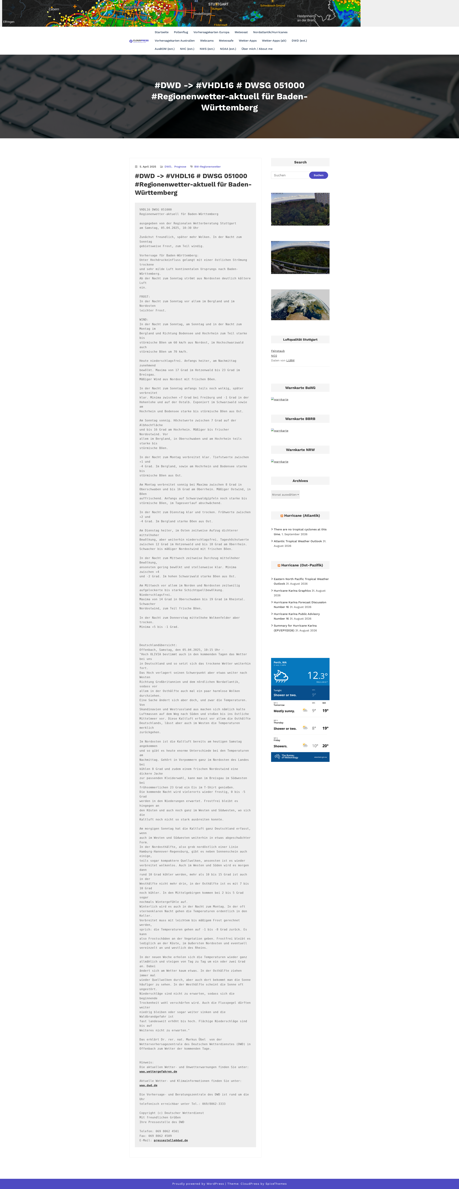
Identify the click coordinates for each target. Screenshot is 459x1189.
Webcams (207, 40)
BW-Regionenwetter (207, 166)
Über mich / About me (257, 49)
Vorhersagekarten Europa (211, 32)
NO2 (274, 355)
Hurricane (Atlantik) (302, 515)
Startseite (162, 32)
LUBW (290, 360)
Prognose (180, 166)
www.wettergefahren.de (158, 1071)
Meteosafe (226, 40)
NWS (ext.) (207, 49)
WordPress (215, 1183)
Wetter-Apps (248, 40)
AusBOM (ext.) (165, 49)
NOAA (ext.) (228, 49)
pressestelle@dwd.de (171, 1140)
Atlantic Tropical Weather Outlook (298, 541)
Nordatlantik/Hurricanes (270, 32)
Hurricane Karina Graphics (292, 590)
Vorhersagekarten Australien (175, 40)
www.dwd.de (148, 1085)
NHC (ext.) (187, 49)
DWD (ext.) (299, 40)
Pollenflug (181, 32)
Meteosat (241, 32)
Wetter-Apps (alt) (274, 40)
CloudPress (250, 1183)
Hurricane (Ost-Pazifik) (302, 565)
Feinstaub (278, 351)
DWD (168, 166)
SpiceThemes (276, 1183)
